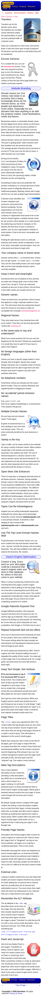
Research (31, 6)
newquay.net (16, 326)
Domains (6, 6)
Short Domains (20, 13)
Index (16, 16)
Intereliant (8, 3)
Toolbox (30, 13)
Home (3, 16)
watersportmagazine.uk (30, 311)
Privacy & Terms (16, 993)
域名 (37, 13)
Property (22, 6)
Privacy (15, 6)
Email (5, 9)
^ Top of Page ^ (21, 985)
